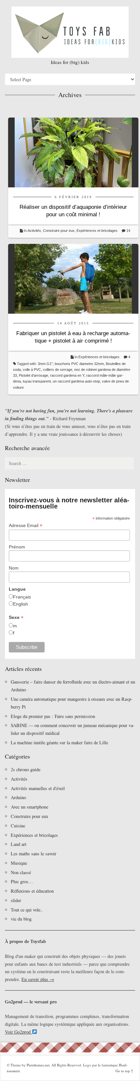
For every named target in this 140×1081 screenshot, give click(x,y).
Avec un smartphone (29, 807)
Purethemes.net (38, 1064)
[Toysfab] (70, 32)
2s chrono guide (25, 769)
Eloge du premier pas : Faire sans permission (53, 716)
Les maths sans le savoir (33, 853)
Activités (34, 231)
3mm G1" (45, 364)
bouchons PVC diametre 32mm (79, 364)
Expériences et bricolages (98, 231)
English (20, 604)
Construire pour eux (59, 231)
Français (22, 596)
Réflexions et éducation (32, 891)
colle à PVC (32, 369)
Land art (18, 844)
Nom (14, 568)
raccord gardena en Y (67, 375)
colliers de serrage (57, 369)
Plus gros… (22, 881)
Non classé (21, 872)
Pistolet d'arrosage (33, 375)
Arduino (18, 797)
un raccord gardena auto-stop (76, 381)
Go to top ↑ (124, 1070)
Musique (19, 863)
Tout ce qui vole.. (27, 910)
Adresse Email (25, 525)
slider (16, 900)
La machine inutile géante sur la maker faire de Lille (59, 742)
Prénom (17, 546)
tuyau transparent (37, 381)
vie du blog (21, 919)
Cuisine (18, 826)
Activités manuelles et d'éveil (38, 788)
